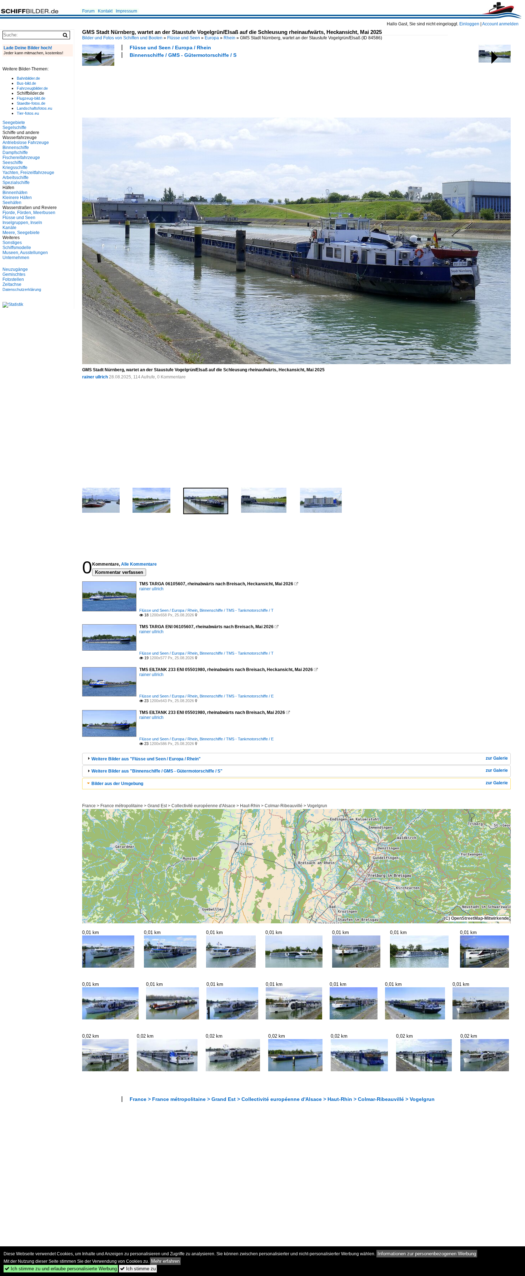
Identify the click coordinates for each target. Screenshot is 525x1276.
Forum (88, 11)
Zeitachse (11, 284)
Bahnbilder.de (28, 78)
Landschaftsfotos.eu (34, 108)
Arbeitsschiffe (15, 177)
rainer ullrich (95, 376)
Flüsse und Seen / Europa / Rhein (170, 47)
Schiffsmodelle (16, 247)
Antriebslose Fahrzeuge (25, 142)
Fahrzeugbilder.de (32, 88)
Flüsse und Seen (183, 37)
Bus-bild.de (26, 83)
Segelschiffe (14, 127)
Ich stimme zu (138, 1268)
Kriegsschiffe (15, 167)
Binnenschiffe (15, 147)
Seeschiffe (12, 162)
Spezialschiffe (16, 182)
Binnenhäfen (15, 192)
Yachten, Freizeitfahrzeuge (28, 172)
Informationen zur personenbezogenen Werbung (427, 1253)
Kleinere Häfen (17, 197)
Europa (212, 37)
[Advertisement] (212, 87)
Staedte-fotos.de (31, 103)
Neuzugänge (15, 269)
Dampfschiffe (15, 152)
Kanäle (9, 227)
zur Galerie (497, 758)
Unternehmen (15, 257)
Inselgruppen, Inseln (22, 222)
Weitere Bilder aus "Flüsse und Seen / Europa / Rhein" (146, 758)
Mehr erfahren (165, 1261)
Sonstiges (12, 242)
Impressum (126, 11)
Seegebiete (13, 122)
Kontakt (105, 11)
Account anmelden (500, 23)
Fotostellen (13, 279)
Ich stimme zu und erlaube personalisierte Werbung (61, 1268)
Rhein (229, 37)
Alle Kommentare (139, 564)
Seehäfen (11, 202)
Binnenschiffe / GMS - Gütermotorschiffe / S (183, 55)
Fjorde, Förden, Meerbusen (28, 212)
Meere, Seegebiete (21, 232)
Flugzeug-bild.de (31, 98)
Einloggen (469, 23)
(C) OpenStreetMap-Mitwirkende (476, 918)
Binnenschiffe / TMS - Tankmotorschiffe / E (237, 696)
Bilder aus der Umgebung (117, 783)
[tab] (296, 759)
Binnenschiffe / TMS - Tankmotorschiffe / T (237, 610)
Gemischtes (13, 274)
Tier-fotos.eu (28, 113)
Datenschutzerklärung (21, 289)
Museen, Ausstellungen (25, 252)
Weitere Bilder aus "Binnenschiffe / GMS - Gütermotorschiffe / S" (156, 771)
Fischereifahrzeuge (21, 157)
